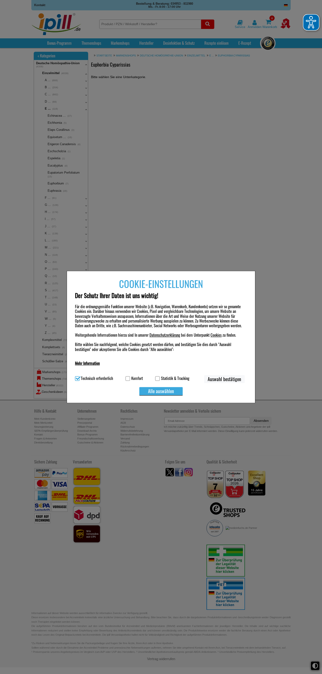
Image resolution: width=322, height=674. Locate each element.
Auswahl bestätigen (224, 379)
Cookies (216, 335)
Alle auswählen (161, 391)
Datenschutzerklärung (164, 335)
